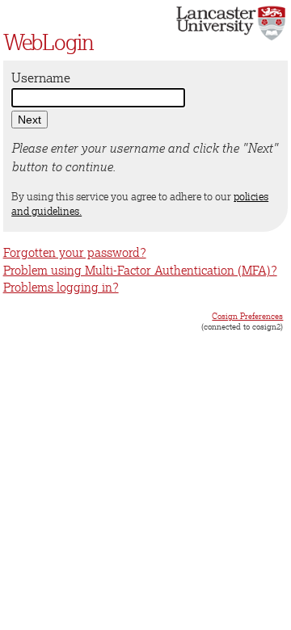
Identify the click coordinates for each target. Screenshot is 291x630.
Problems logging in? (61, 287)
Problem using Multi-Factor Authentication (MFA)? (140, 270)
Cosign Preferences (247, 316)
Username (40, 77)
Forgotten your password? (74, 252)
